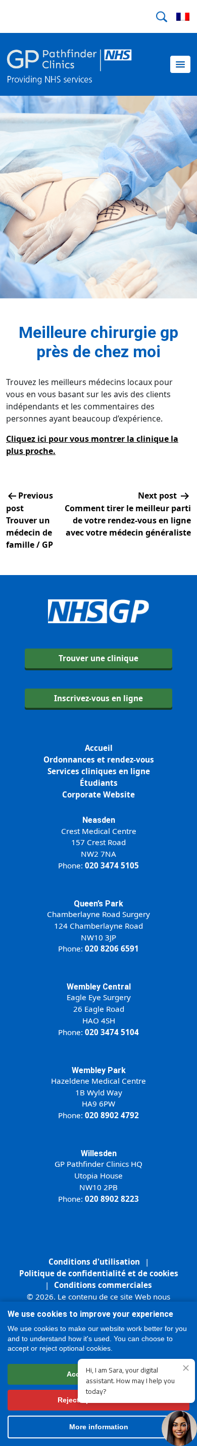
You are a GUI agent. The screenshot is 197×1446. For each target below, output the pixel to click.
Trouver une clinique (98, 658)
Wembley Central (99, 987)
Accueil (99, 748)
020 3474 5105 (112, 865)
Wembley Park (99, 1070)
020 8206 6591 (112, 948)
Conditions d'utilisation (94, 1262)
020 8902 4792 (112, 1115)
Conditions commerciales (103, 1285)
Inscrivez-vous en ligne (98, 698)
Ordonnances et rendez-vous (98, 759)
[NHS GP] (69, 64)
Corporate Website (98, 794)
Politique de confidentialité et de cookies (98, 1273)
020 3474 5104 (112, 1032)
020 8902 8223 (112, 1199)
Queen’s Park (98, 903)
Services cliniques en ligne (98, 771)
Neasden (98, 820)
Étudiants (99, 783)
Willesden (99, 1153)
